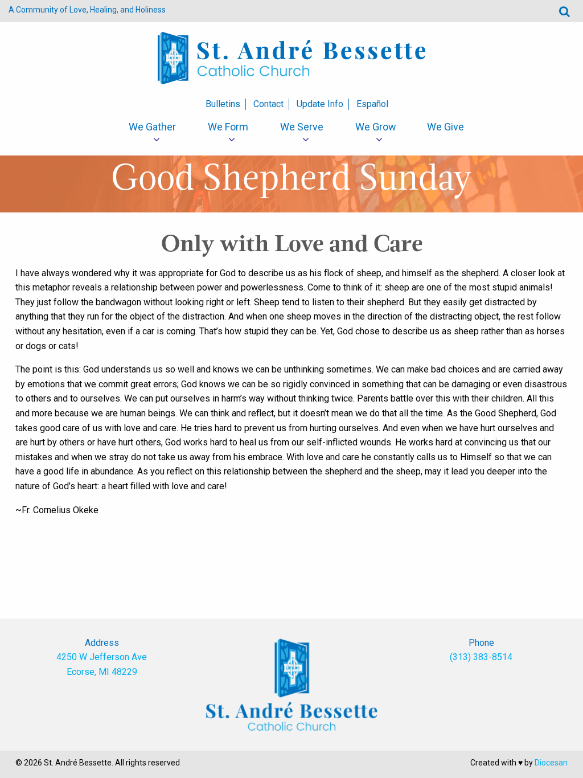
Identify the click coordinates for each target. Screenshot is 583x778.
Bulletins (223, 104)
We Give (445, 127)
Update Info (320, 104)
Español (372, 104)
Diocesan (551, 762)
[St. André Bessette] (291, 57)
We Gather (152, 127)
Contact (268, 104)
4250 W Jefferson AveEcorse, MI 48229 (101, 664)
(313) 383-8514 (481, 657)
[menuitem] (152, 127)
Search (564, 11)
